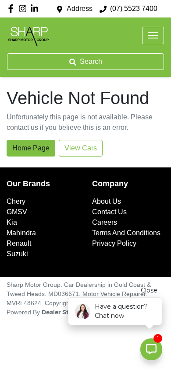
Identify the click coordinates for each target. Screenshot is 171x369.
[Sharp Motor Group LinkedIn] (36, 8)
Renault (19, 243)
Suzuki (17, 254)
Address (80, 8)
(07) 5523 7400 (133, 8)
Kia (12, 222)
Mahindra (21, 233)
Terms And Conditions (126, 233)
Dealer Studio (62, 313)
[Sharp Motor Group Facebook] (12, 8)
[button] (153, 35)
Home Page (31, 148)
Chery (16, 201)
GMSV (17, 212)
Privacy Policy (114, 243)
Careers (104, 222)
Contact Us (109, 212)
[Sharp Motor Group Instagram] (24, 8)
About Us (106, 201)
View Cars (80, 148)
